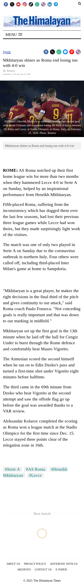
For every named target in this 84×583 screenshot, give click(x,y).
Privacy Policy (35, 563)
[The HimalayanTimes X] (12, 4)
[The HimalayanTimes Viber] (43, 4)
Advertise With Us (64, 563)
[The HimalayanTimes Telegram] (55, 4)
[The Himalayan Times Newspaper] (42, 21)
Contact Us (43, 569)
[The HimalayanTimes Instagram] (24, 4)
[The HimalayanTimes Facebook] (5, 4)
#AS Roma (35, 469)
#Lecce (35, 475)
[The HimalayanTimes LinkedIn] (49, 4)
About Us (13, 563)
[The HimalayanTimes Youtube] (18, 4)
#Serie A (12, 469)
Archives (24, 569)
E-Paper (61, 569)
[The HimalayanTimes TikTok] (30, 4)
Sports (7, 52)
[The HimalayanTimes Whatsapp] (37, 4)
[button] (14, 34)
